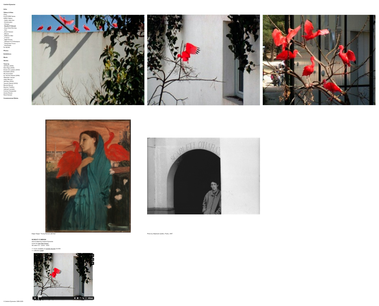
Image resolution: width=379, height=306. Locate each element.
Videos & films (8, 12)
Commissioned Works (11, 98)
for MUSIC (7, 47)
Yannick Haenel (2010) (11, 83)
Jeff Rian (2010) (9, 81)
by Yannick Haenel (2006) (12, 75)
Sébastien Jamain (9, 77)
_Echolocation (8, 22)
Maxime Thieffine (9, 87)
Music (6, 57)
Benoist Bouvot (8, 85)
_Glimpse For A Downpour (12, 41)
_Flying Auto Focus (9, 43)
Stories (6, 60)
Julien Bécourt (8, 79)
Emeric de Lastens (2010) (12, 70)
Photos (6, 50)
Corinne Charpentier (10, 91)
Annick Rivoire (8, 93)
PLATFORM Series (9, 16)
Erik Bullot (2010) (9, 71)
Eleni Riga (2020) (9, 68)
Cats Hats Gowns (43, 243)
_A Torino (6, 37)
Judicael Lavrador (9, 89)
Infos (5, 9)
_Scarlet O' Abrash (10, 26)
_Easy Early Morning (10, 28)
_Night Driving (8, 39)
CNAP (42, 250)
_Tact (5, 30)
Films (5, 14)
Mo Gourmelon (8, 73)
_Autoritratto (7, 45)
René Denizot (8, 95)
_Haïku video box (9, 20)
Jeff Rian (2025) (9, 66)
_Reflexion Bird (8, 35)
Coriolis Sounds (50, 248)
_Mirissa (6, 34)
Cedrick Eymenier (9, 4)
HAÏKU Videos (8, 18)
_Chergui (6, 24)
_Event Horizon (8, 32)
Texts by (6, 64)
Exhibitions (7, 54)
